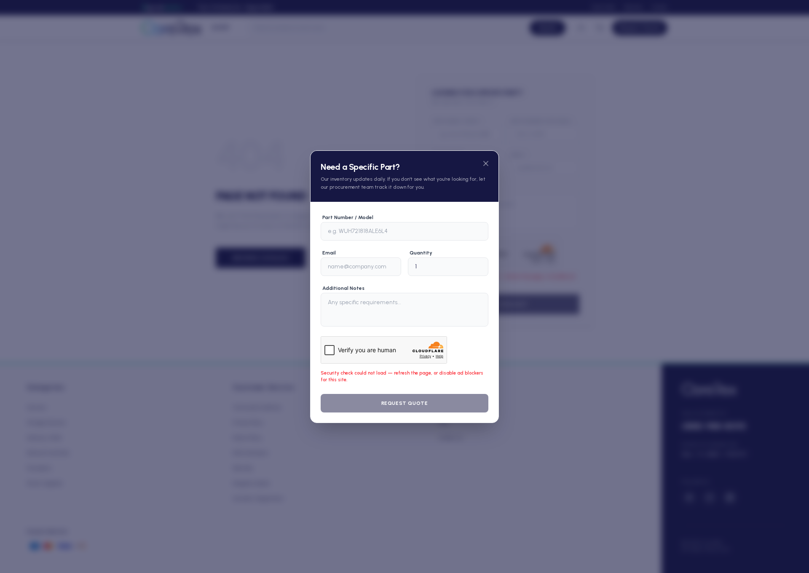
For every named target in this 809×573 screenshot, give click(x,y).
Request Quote (404, 403)
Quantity (421, 253)
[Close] (486, 163)
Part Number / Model (347, 217)
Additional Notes (343, 288)
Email (329, 253)
